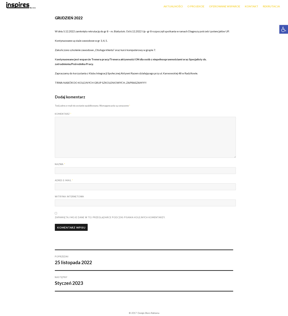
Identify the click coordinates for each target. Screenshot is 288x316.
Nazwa (60, 164)
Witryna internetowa (69, 196)
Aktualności (173, 6)
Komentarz (63, 113)
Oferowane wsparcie (224, 6)
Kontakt (251, 6)
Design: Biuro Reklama (148, 313)
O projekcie (195, 6)
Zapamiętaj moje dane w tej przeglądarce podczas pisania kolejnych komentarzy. (110, 217)
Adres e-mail (64, 180)
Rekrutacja (271, 6)
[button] (283, 29)
